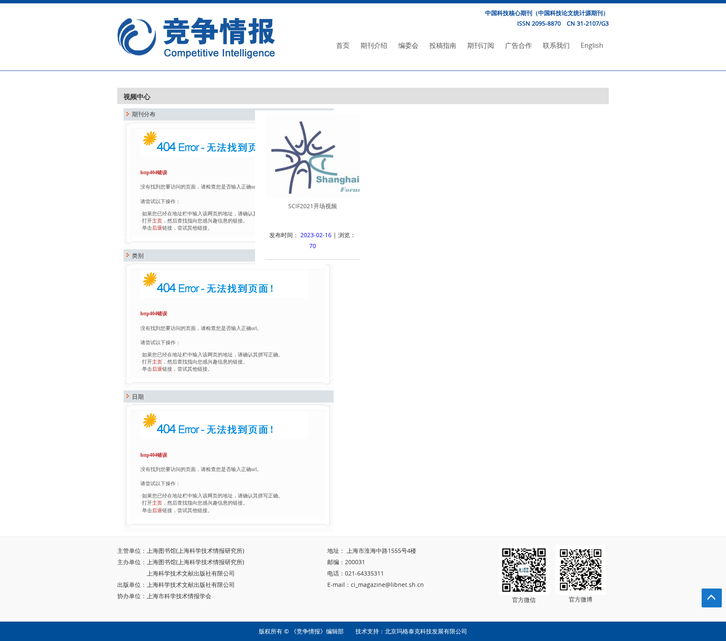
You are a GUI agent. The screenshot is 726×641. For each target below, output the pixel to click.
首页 (343, 45)
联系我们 (556, 45)
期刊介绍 (373, 45)
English (592, 45)
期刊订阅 (480, 45)
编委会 (408, 45)
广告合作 (518, 45)
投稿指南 (442, 45)
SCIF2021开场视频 (312, 206)
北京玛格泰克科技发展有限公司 (426, 631)
